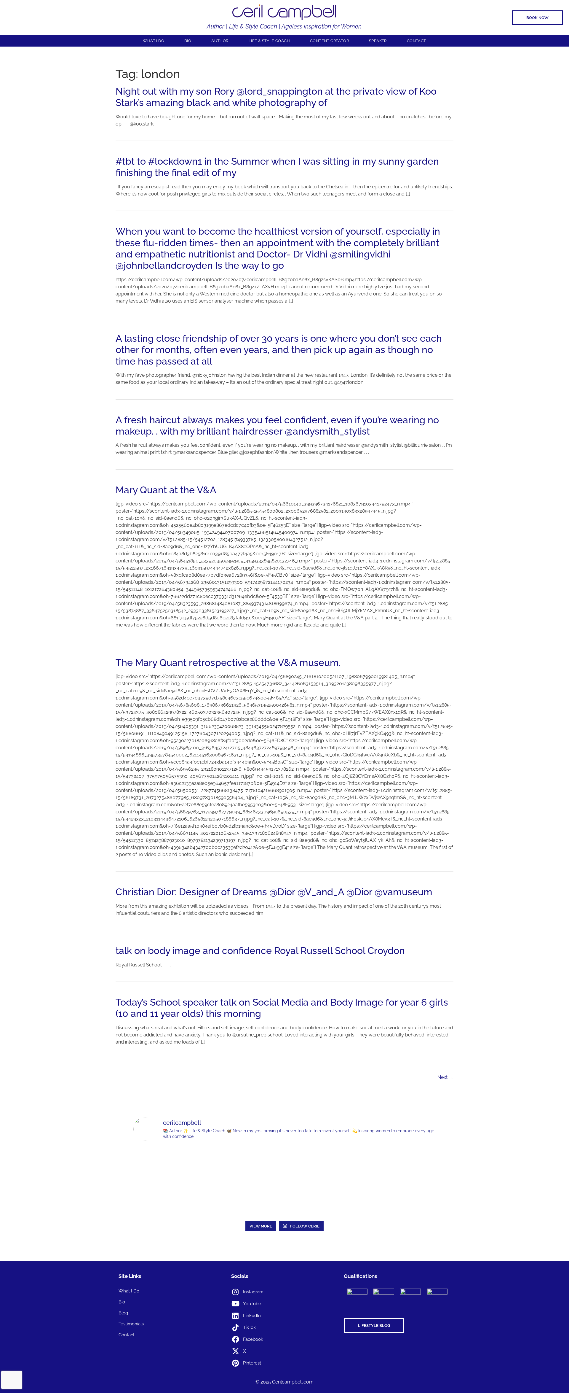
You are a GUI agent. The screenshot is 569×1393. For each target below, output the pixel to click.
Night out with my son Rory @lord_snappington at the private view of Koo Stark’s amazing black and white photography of (276, 97)
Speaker (378, 41)
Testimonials (131, 1324)
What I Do (153, 41)
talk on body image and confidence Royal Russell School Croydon (260, 950)
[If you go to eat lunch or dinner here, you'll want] (284, 1164)
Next (445, 1077)
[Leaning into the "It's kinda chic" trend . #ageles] (223, 1164)
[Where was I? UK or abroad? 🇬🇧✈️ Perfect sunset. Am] (407, 1164)
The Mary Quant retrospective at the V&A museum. (228, 662)
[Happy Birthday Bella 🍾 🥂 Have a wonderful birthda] (162, 1200)
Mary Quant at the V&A (166, 489)
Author (219, 41)
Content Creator (329, 41)
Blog (123, 1313)
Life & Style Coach (269, 41)
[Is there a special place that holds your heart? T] (346, 1164)
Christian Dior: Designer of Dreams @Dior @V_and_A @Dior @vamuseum (274, 891)
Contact (416, 41)
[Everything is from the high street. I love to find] (162, 1164)
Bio (187, 41)
